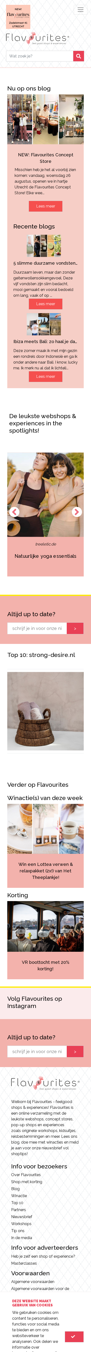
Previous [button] (14, 512)
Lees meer (45, 206)
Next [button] (77, 512)
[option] (45, 711)
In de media (21, 1237)
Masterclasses (24, 1263)
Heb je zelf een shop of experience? (43, 1256)
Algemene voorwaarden (32, 1281)
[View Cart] (74, 1336)
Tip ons (18, 1230)
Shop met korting (26, 1182)
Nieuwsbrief (21, 1216)
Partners (18, 1209)
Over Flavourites (26, 1175)
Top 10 (17, 1202)
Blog (15, 1188)
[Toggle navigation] (80, 9)
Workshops (21, 1223)
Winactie (19, 1195)
